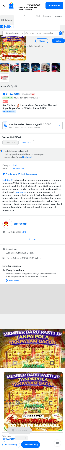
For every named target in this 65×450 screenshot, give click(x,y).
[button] (32, 7)
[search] (60, 33)
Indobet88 (7, 179)
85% (24, 231)
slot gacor (21, 191)
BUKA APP (54, 5)
